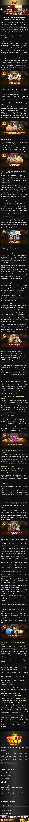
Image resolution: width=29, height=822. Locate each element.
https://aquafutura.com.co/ (17, 145)
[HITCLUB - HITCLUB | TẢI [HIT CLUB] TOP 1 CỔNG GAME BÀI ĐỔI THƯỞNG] (14, 2)
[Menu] (2, 2)
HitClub (3, 747)
